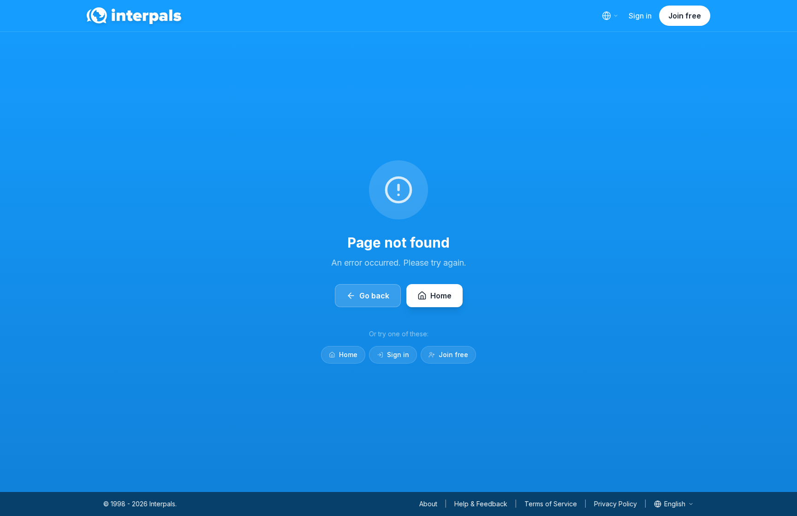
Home (348, 354)
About (428, 504)
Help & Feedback (480, 504)
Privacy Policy (615, 504)
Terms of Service (550, 504)
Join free (684, 15)
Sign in (640, 15)
